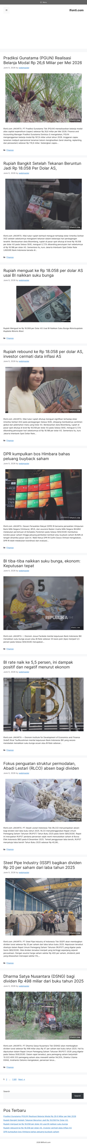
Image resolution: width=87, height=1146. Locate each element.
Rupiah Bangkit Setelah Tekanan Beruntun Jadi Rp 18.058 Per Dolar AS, (42, 165)
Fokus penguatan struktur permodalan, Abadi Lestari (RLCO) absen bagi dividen (41, 766)
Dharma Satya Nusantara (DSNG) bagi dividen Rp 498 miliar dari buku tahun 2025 (43, 978)
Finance (10, 150)
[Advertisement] (43, 33)
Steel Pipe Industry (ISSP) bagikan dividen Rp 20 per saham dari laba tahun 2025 (42, 865)
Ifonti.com (76, 10)
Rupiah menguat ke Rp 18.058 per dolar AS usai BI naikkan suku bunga (43, 273)
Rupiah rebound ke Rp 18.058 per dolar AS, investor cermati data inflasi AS (43, 354)
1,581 (14, 1079)
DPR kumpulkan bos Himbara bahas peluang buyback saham (36, 456)
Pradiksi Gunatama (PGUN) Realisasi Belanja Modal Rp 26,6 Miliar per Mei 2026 (42, 60)
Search (6, 1091)
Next (21, 1079)
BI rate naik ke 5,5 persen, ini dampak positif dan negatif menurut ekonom (38, 664)
